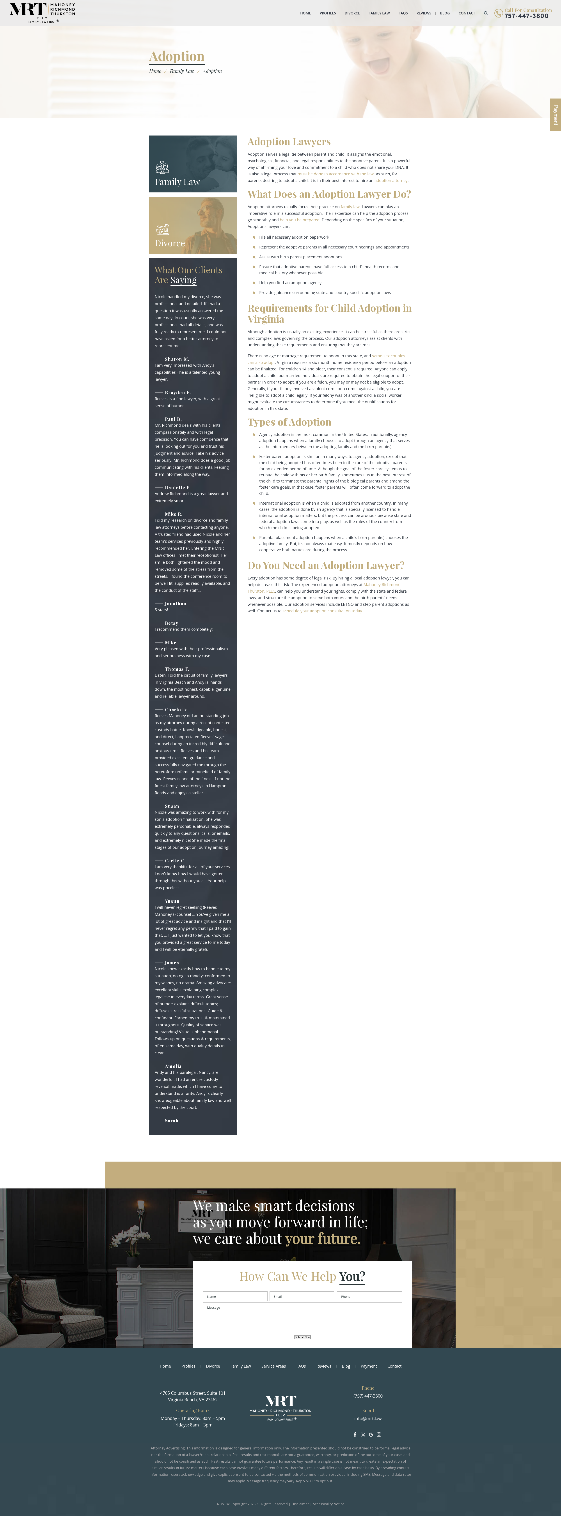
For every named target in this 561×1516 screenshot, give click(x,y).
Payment (369, 1366)
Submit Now (302, 1337)
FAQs (403, 13)
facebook (355, 1433)
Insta (379, 1433)
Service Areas (273, 1366)
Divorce (352, 13)
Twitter (363, 1433)
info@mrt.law (368, 1418)
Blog (445, 13)
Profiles (328, 13)
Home (305, 13)
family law (350, 206)
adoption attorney (391, 180)
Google (371, 1433)
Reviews (424, 13)
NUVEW (223, 1504)
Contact (467, 13)
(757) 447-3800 (368, 1396)
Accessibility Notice (328, 1504)
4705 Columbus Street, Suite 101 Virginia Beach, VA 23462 (192, 1396)
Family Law (379, 13)
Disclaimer (300, 1504)
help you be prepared (299, 219)
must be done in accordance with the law (336, 173)
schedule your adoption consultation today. (323, 610)
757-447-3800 (527, 16)
